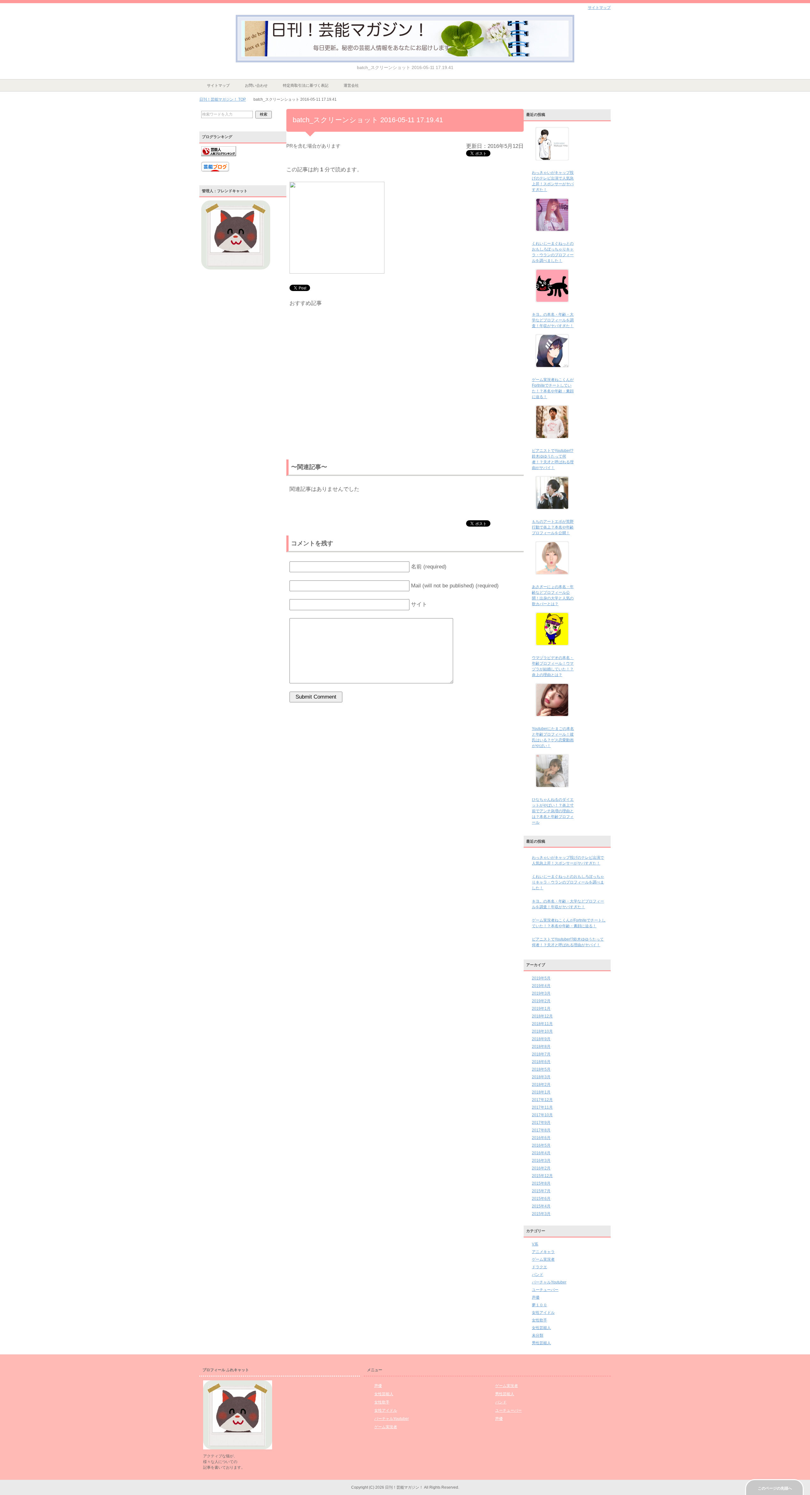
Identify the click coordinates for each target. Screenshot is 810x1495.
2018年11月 (542, 1024)
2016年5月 (541, 1145)
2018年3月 (541, 1077)
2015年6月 (541, 1198)
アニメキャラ (543, 1252)
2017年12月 (542, 1100)
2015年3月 (541, 1214)
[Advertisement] (405, 384)
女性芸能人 (541, 1328)
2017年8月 (541, 1130)
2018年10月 (542, 1031)
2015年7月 (541, 1191)
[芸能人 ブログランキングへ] (218, 159)
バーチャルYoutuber (549, 1282)
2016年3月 (541, 1160)
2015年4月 (541, 1206)
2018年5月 (541, 1069)
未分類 (537, 1335)
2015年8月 (541, 1183)
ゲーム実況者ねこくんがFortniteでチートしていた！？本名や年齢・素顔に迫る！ (569, 923)
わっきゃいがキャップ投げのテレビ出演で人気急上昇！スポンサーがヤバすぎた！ (568, 860)
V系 (535, 1244)
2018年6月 (541, 1062)
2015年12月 (542, 1176)
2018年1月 (541, 1092)
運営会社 (351, 85)
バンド (537, 1274)
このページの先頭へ (775, 1488)
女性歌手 (539, 1320)
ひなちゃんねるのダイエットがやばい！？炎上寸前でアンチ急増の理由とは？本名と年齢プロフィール (553, 811)
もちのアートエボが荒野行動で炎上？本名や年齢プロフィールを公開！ (553, 527)
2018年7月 (541, 1054)
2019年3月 (541, 993)
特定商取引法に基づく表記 (305, 85)
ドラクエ (539, 1267)
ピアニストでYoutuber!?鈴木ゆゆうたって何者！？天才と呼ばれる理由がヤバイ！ (568, 942)
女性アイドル (543, 1312)
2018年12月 (542, 1016)
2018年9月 (541, 1039)
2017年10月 (542, 1115)
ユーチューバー (545, 1290)
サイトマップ (218, 85)
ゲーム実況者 (543, 1259)
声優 (535, 1297)
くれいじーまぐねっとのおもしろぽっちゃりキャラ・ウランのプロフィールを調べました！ (568, 882)
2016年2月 (541, 1168)
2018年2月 (541, 1084)
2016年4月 (541, 1153)
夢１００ (539, 1305)
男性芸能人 (541, 1343)
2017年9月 (541, 1122)
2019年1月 (541, 1008)
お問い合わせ (256, 85)
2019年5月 (541, 978)
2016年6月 (541, 1138)
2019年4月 (541, 986)
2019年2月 (541, 1001)
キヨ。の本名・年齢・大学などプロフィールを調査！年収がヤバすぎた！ (553, 320)
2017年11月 (542, 1107)
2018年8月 (541, 1046)
